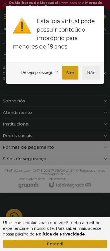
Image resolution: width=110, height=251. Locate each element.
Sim (70, 72)
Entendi (55, 243)
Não (91, 72)
